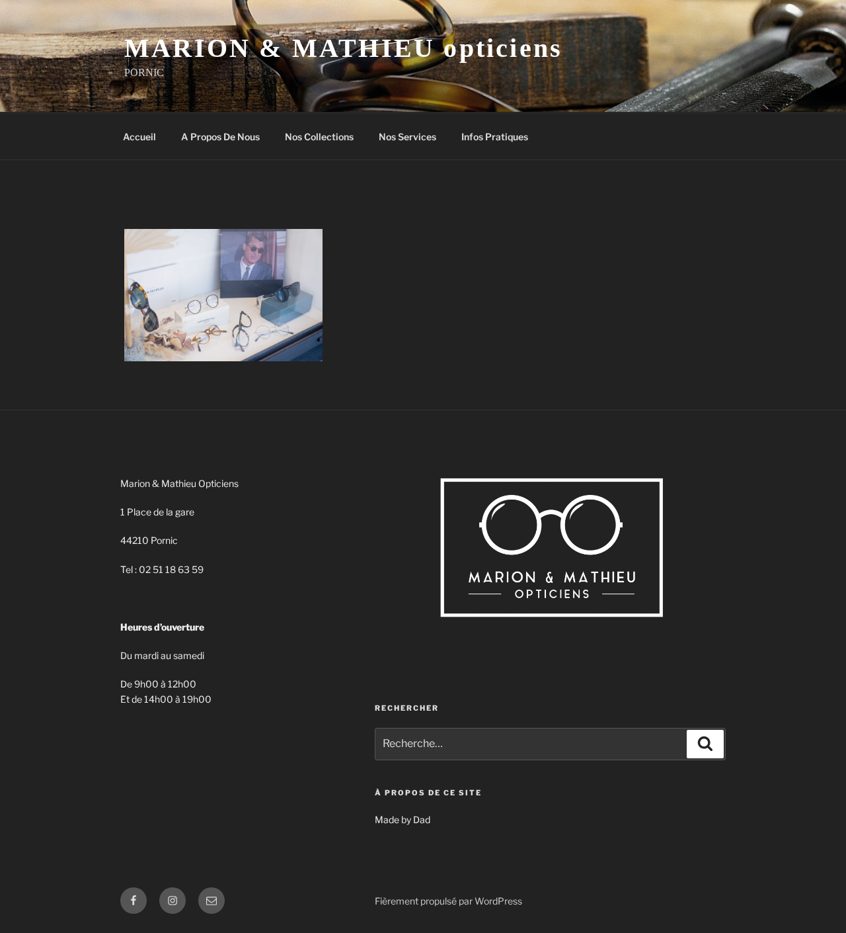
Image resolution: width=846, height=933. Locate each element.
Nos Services (407, 136)
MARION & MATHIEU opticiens (343, 48)
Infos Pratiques (494, 136)
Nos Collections (319, 136)
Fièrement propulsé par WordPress (448, 901)
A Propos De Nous (220, 136)
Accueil (139, 136)
